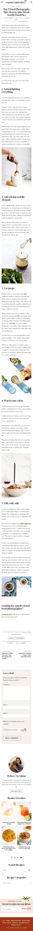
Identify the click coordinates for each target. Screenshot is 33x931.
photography (20, 638)
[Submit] (29, 870)
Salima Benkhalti (9, 18)
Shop (4, 923)
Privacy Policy (16, 925)
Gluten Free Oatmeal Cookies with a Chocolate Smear (24, 654)
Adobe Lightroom (25, 523)
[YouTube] (21, 857)
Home (13, 6)
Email (5, 713)
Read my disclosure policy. (23, 21)
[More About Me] (16, 764)
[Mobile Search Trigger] (31, 2)
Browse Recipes (16, 920)
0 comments (10, 643)
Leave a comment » (21, 643)
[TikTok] (11, 857)
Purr (25, 927)
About (9, 923)
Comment (6, 685)
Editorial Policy (24, 923)
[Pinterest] (18, 857)
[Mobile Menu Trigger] (1, 2)
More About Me (16, 791)
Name (5, 705)
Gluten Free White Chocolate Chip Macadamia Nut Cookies (7, 655)
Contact (15, 923)
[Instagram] (14, 857)
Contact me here (7, 614)
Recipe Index (26, 920)
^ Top (3, 920)
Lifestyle (18, 6)
